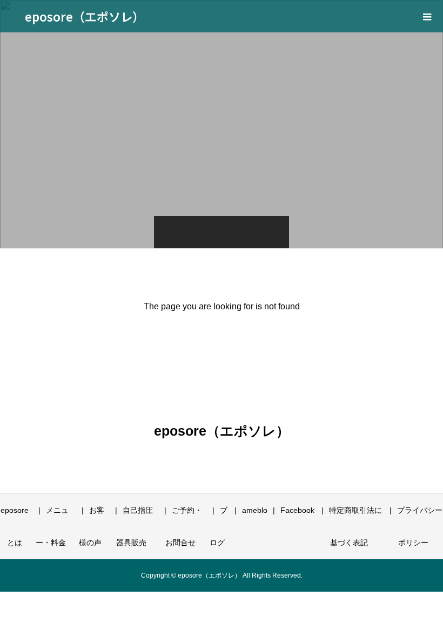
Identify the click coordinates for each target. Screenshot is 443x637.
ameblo (254, 510)
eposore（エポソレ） (84, 16)
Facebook (297, 510)
